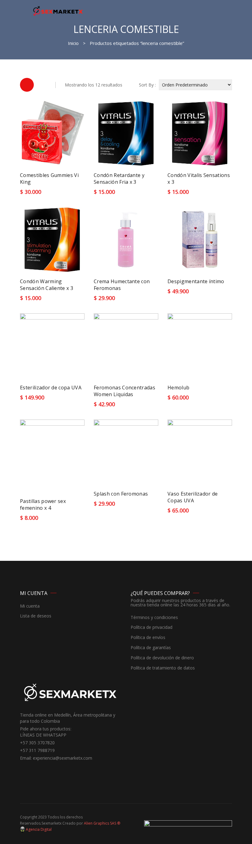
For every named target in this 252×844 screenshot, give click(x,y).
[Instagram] (33, 769)
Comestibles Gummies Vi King (49, 178)
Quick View (148, 194)
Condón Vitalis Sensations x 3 (198, 178)
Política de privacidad (151, 627)
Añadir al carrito (115, 194)
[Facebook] (24, 769)
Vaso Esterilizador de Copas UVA (192, 497)
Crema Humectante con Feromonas (122, 284)
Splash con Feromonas (121, 493)
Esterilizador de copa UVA (50, 387)
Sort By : (147, 85)
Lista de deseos (35, 616)
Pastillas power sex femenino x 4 (43, 504)
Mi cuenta (30, 606)
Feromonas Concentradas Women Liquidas (124, 391)
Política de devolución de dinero (162, 658)
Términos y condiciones (154, 617)
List (43, 85)
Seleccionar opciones (47, 190)
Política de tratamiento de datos (163, 668)
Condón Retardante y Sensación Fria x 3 (119, 178)
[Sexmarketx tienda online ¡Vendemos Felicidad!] (58, 11)
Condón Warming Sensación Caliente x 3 (46, 284)
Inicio (73, 43)
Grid (27, 85)
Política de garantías (151, 647)
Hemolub (178, 387)
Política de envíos (148, 637)
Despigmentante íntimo (195, 281)
